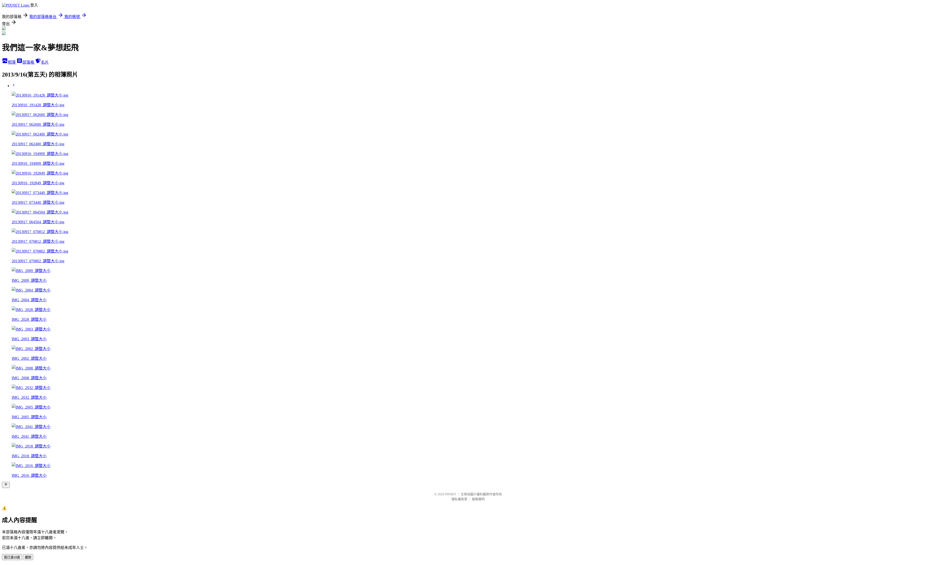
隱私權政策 (459, 499)
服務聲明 (478, 499)
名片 (45, 62)
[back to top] (6, 485)
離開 (28, 557)
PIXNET (450, 494)
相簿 (12, 62)
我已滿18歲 (12, 557)
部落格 (28, 62)
